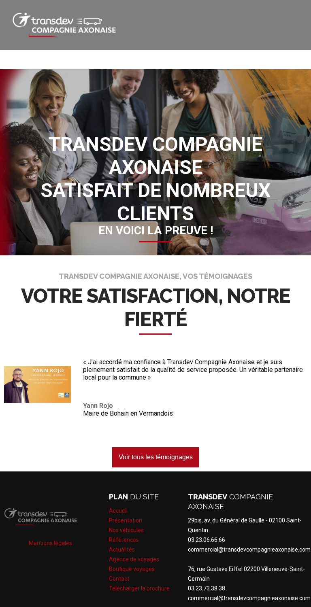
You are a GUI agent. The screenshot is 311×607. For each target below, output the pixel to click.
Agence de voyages (134, 559)
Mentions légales (50, 543)
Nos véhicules (126, 530)
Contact (119, 578)
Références (124, 540)
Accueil (118, 510)
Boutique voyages (132, 569)
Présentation (125, 520)
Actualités (122, 549)
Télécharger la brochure (139, 588)
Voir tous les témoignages (156, 457)
